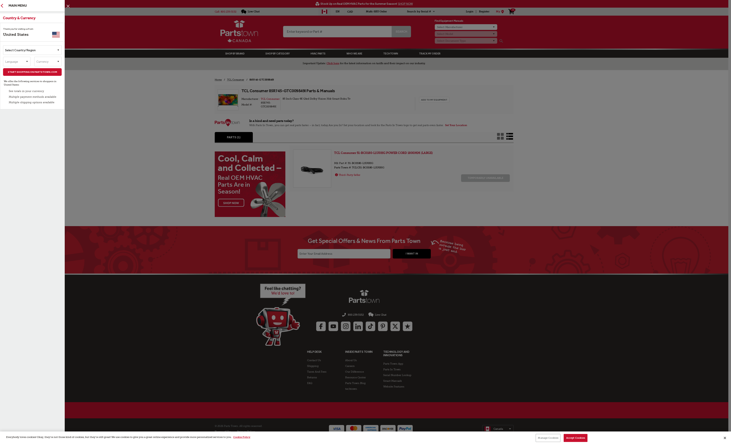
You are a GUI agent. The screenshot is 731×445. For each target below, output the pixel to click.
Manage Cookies (548, 437)
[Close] (68, 6)
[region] (365, 438)
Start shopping (32, 71)
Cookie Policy (241, 437)
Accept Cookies (575, 437)
